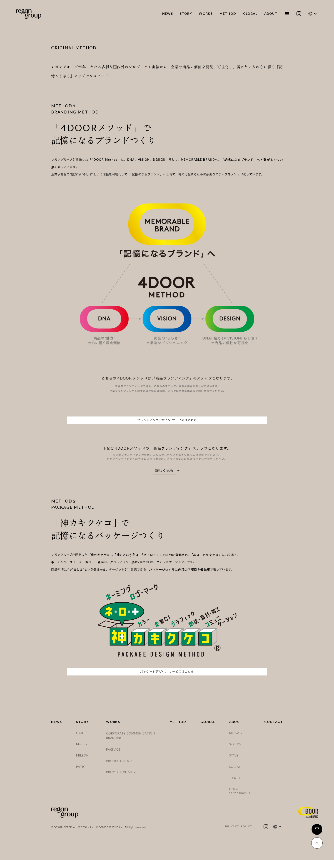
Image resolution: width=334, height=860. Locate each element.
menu (287, 13)
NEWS (56, 722)
